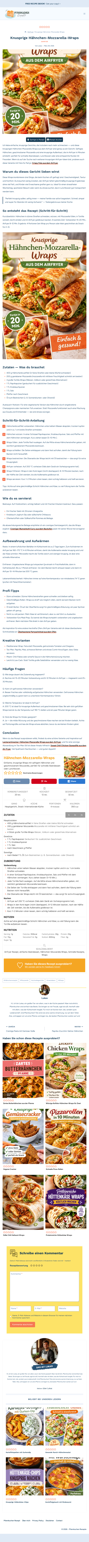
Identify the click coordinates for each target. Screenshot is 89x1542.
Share (73, 781)
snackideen (51, 980)
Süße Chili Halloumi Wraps (13, 1235)
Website (62, 1308)
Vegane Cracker (9, 1169)
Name (14, 1308)
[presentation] (23, 1070)
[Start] (25, 32)
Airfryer (44, 41)
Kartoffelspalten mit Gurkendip (18, 1452)
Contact (59, 1521)
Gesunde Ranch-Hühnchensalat (58, 1452)
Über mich (26, 1521)
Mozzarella (24, 980)
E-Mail (38, 1308)
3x (82, 815)
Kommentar (16, 1274)
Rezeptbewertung (19, 1265)
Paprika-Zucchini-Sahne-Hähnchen (67, 1029)
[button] (40, 27)
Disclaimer (50, 1521)
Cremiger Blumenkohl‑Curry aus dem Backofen (31, 529)
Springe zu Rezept (36, 140)
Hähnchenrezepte (10, 980)
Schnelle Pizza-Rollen (54, 1169)
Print (18, 781)
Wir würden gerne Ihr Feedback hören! (42, 967)
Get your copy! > (43, 4)
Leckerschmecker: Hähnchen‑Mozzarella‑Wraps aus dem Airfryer (32, 742)
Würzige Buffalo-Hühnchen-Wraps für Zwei (63, 1103)
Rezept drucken (55, 140)
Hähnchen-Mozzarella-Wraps (29, 758)
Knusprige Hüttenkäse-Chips (17, 1502)
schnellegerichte (37, 980)
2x (75, 815)
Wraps (61, 980)
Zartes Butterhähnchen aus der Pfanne (18, 1103)
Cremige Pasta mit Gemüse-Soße (20, 1029)
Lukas (40, 46)
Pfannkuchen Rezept (12, 1521)
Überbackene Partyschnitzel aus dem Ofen (37, 632)
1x (69, 815)
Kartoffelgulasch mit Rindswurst (58, 1502)
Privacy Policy (38, 1521)
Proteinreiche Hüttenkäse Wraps (59, 1235)
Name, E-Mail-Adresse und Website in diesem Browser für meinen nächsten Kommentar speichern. (42, 1316)
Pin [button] (45, 781)
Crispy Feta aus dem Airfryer (45, 163)
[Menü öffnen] (84, 13)
